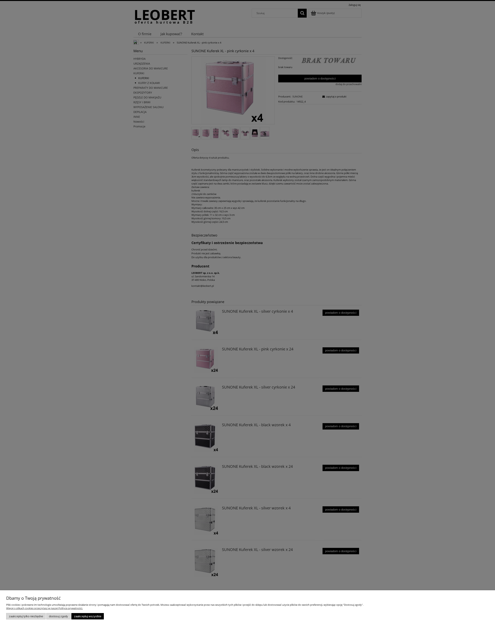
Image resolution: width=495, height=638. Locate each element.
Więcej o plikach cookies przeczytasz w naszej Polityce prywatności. (44, 608)
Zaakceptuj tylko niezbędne (26, 616)
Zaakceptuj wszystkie (87, 616)
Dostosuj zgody (58, 616)
